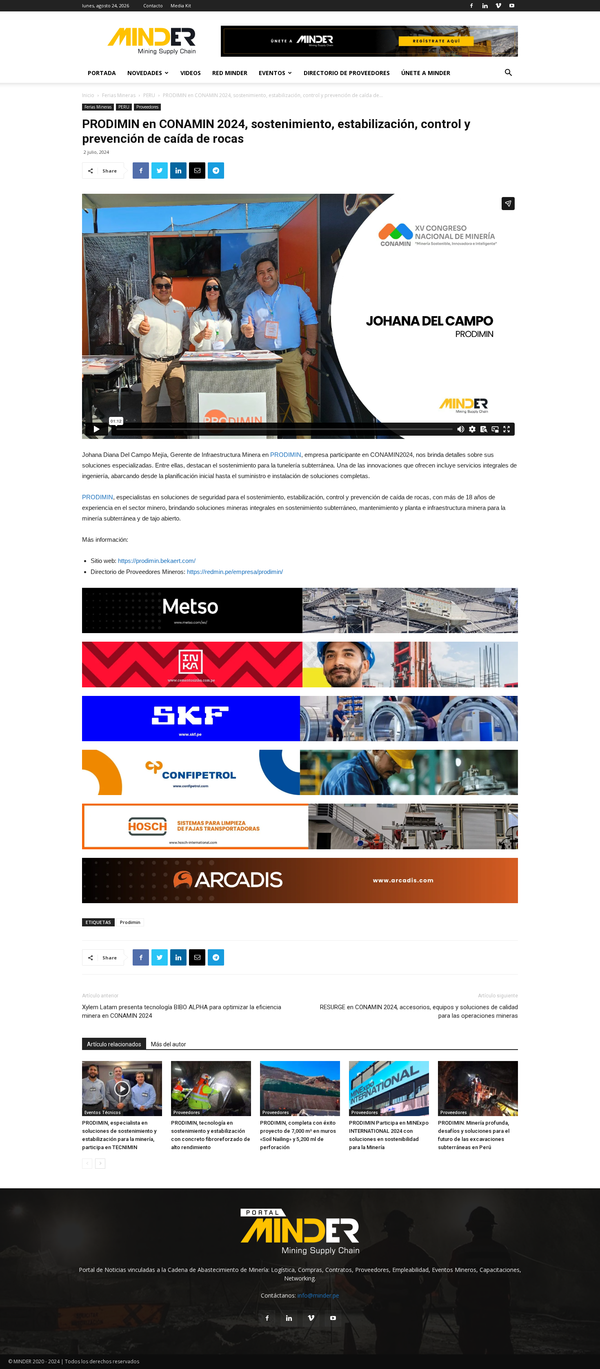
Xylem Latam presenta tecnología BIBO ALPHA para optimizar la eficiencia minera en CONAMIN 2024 (181, 1011)
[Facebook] (471, 5)
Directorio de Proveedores (347, 73)
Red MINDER (229, 73)
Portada (102, 73)
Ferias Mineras (119, 95)
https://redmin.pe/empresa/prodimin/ (235, 571)
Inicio (88, 95)
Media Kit (181, 5)
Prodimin (130, 922)
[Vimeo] (498, 5)
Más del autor (168, 1044)
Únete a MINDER (425, 73)
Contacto (153, 5)
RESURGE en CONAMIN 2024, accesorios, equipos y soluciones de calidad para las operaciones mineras (419, 1011)
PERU (149, 95)
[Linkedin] (485, 5)
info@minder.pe (318, 1295)
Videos (190, 73)
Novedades (144, 73)
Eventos (272, 73)
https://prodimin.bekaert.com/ (157, 560)
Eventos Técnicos (102, 1112)
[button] (508, 74)
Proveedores (147, 107)
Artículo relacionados (114, 1044)
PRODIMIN (285, 454)
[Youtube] (512, 5)
